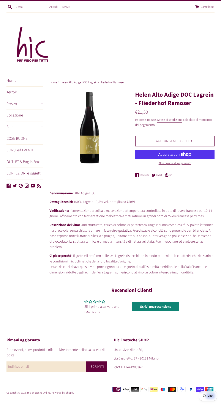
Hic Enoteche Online (38, 393)
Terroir (24, 92)
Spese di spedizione (169, 120)
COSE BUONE (16, 138)
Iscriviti (66, 7)
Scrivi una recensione (155, 306)
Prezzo (24, 104)
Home (11, 80)
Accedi (53, 7)
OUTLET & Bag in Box (22, 162)
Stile (24, 127)
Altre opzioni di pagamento (175, 163)
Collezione (24, 115)
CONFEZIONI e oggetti (23, 173)
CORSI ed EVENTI (19, 150)
